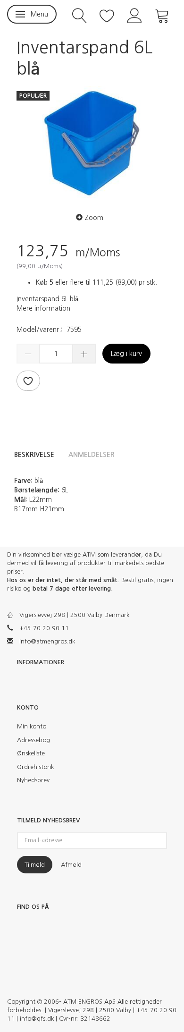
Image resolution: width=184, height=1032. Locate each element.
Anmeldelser (91, 454)
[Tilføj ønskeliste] (28, 381)
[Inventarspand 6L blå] (92, 143)
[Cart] (162, 15)
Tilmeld (35, 865)
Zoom (94, 217)
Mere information (43, 308)
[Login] (135, 15)
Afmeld (71, 865)
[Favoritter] (107, 15)
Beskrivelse (34, 454)
